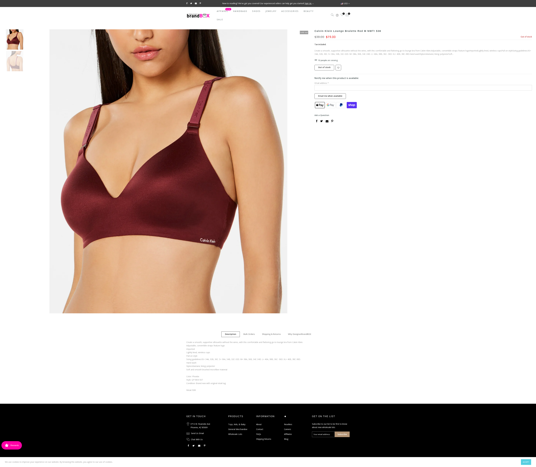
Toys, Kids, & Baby (236, 424)
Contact (259, 429)
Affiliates (288, 434)
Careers (287, 429)
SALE (220, 19)
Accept (526, 462)
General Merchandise (237, 429)
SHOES (256, 11)
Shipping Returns (263, 439)
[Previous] (31, 171)
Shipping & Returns (271, 334)
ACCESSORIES (290, 11)
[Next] (305, 171)
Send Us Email (197, 433)
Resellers (288, 424)
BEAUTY (309, 11)
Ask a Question (321, 115)
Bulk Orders (249, 334)
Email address (321, 83)
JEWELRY (271, 11)
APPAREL (223, 10)
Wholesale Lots (235, 434)
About (259, 424)
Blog (286, 439)
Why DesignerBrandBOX (299, 334)
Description (230, 334)
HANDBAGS (240, 11)
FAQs (258, 434)
